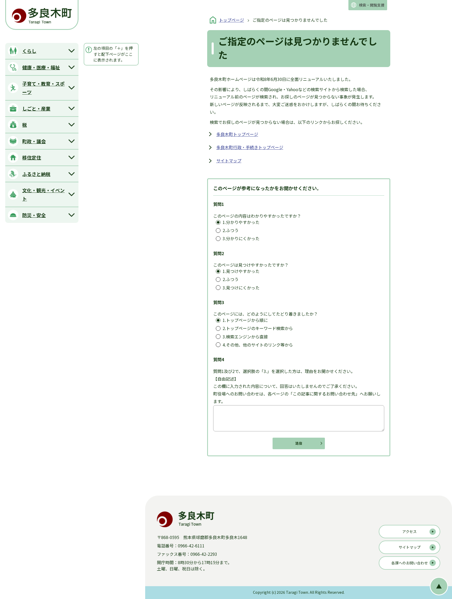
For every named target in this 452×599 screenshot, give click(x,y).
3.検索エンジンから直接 (245, 336)
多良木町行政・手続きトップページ (249, 147)
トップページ (231, 20)
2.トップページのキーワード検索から (258, 328)
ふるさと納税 (36, 174)
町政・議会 (34, 141)
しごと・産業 (36, 108)
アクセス (409, 531)
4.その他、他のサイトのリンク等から (258, 344)
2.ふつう (231, 230)
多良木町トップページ (237, 134)
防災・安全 (34, 215)
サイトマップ (228, 160)
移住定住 (31, 157)
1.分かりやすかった (241, 222)
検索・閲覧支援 (372, 5)
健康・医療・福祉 (41, 67)
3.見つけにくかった (241, 287)
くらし (29, 50)
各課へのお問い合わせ (409, 562)
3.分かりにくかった (241, 238)
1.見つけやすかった (241, 271)
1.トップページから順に (245, 320)
